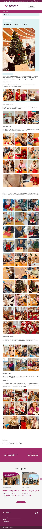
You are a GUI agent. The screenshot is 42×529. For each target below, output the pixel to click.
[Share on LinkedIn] (13, 443)
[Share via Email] (10, 443)
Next (40, 479)
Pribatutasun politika (6, 517)
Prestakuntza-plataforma (21, 1)
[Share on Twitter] (7, 443)
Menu (32, 6)
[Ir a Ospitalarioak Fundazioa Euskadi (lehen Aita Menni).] (4, 14)
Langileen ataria (13, 1)
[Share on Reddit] (20, 443)
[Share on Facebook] (4, 443)
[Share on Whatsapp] (17, 443)
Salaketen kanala (6, 521)
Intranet (28, 1)
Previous (1, 479)
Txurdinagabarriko (27, 77)
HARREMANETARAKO (7, 512)
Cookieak (4, 519)
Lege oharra (5, 514)
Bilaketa (32, 1)
